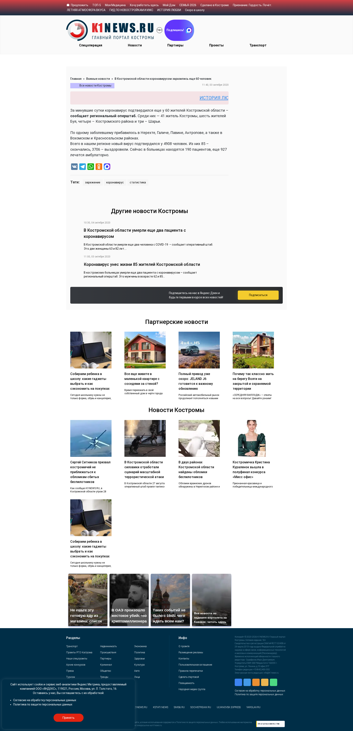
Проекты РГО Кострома (79, 652)
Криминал (106, 664)
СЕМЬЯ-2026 (187, 5)
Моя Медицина (115, 5)
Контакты (184, 658)
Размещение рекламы (191, 652)
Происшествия (108, 652)
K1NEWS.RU (140, 707)
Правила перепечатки (191, 670)
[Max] (107, 167)
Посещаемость (186, 683)
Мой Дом (169, 5)
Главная (76, 78)
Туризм (70, 677)
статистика (138, 182)
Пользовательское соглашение (195, 664)
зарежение (92, 182)
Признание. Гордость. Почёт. (252, 5)
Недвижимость (108, 646)
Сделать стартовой (189, 677)
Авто (137, 670)
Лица (137, 677)
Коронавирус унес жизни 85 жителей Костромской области (142, 264)
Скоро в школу (194, 10)
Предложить (79, 5)
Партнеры (175, 45)
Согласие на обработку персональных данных (260, 690)
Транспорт (258, 45)
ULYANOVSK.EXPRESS (229, 707)
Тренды (104, 677)
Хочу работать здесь (144, 5)
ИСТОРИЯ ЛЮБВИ (169, 10)
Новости (135, 45)
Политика (139, 652)
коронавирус (115, 182)
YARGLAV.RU (253, 707)
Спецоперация (90, 45)
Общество (105, 670)
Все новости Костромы (95, 85)
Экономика (140, 646)
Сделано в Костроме (214, 5)
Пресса (70, 670)
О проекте (184, 646)
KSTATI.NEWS (160, 707)
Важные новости (98, 78)
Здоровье (139, 658)
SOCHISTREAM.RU (200, 707)
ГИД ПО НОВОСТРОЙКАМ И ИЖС (131, 10)
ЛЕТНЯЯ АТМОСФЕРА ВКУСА (86, 10)
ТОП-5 (96, 5)
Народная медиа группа (192, 689)
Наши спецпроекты (76, 658)
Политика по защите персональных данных (259, 694)
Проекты (216, 45)
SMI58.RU (179, 707)
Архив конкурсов (75, 664)
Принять (68, 718)
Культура (139, 664)
